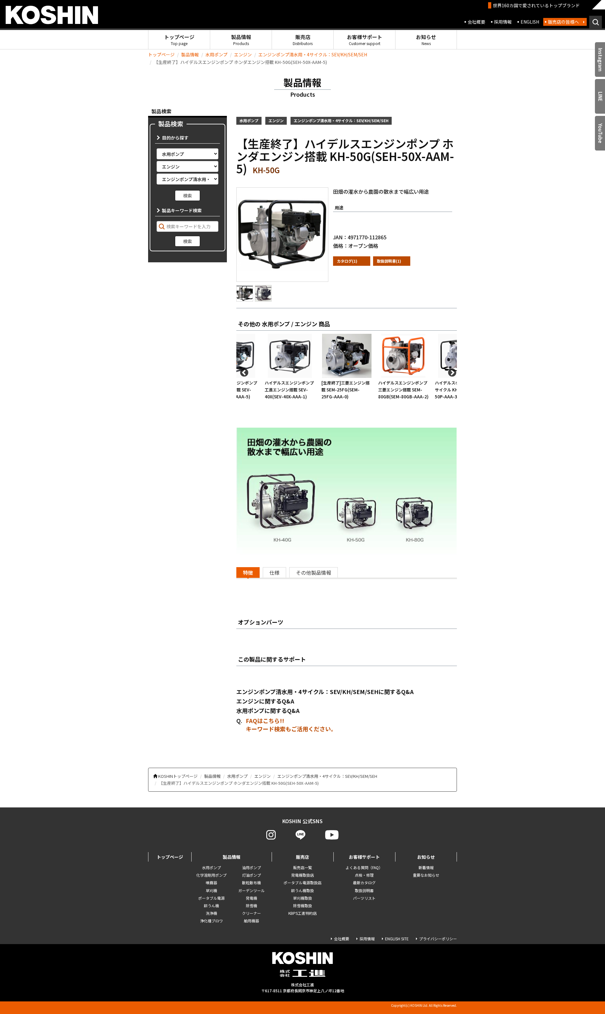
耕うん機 (211, 905)
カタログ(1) (347, 261)
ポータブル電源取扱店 (302, 882)
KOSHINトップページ (178, 776)
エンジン (243, 54)
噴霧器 (211, 882)
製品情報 (241, 39)
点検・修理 (364, 875)
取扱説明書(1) (389, 261)
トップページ (179, 39)
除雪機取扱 (302, 905)
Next (450, 371)
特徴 (248, 572)
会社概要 (476, 22)
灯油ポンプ (251, 875)
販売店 (303, 39)
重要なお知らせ (426, 875)
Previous (242, 371)
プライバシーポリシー (438, 938)
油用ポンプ (251, 867)
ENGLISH (530, 22)
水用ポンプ (216, 54)
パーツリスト (364, 898)
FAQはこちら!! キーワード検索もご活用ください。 (291, 724)
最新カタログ (364, 882)
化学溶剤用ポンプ (211, 875)
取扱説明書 (364, 890)
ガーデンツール (251, 890)
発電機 (251, 898)
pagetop (583, 984)
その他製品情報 (313, 572)
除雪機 (251, 905)
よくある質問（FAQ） (364, 867)
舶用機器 (251, 920)
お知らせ (426, 39)
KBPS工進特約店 (302, 913)
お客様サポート (364, 39)
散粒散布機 (251, 882)
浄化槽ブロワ (211, 920)
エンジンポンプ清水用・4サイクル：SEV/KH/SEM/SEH (312, 54)
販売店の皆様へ (563, 22)
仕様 (274, 572)
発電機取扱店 (302, 875)
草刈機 (211, 890)
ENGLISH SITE (397, 938)
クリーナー (251, 913)
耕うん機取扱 (302, 890)
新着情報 (426, 867)
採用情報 (503, 22)
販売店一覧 (302, 867)
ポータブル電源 (211, 898)
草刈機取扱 (302, 898)
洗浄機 (211, 913)
